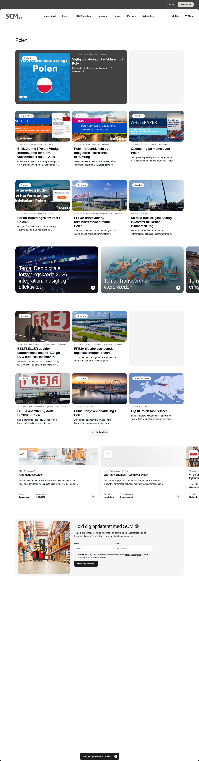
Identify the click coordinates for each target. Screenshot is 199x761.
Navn (76, 543)
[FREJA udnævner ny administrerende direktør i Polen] (99, 208)
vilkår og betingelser (133, 555)
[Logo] (13, 16)
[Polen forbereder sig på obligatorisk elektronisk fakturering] (99, 138)
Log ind (170, 4)
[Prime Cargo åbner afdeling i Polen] (99, 399)
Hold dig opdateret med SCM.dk (97, 756)
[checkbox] (75, 556)
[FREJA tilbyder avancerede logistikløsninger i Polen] (99, 336)
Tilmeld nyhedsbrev (86, 564)
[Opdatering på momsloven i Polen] (156, 136)
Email (117, 543)
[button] (93, 288)
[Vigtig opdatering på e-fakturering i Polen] (71, 77)
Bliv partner (185, 4)
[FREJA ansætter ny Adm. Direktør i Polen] (42, 399)
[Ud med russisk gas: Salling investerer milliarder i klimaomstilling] (156, 208)
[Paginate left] (17, 270)
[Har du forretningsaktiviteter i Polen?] (42, 206)
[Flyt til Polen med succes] (156, 397)
